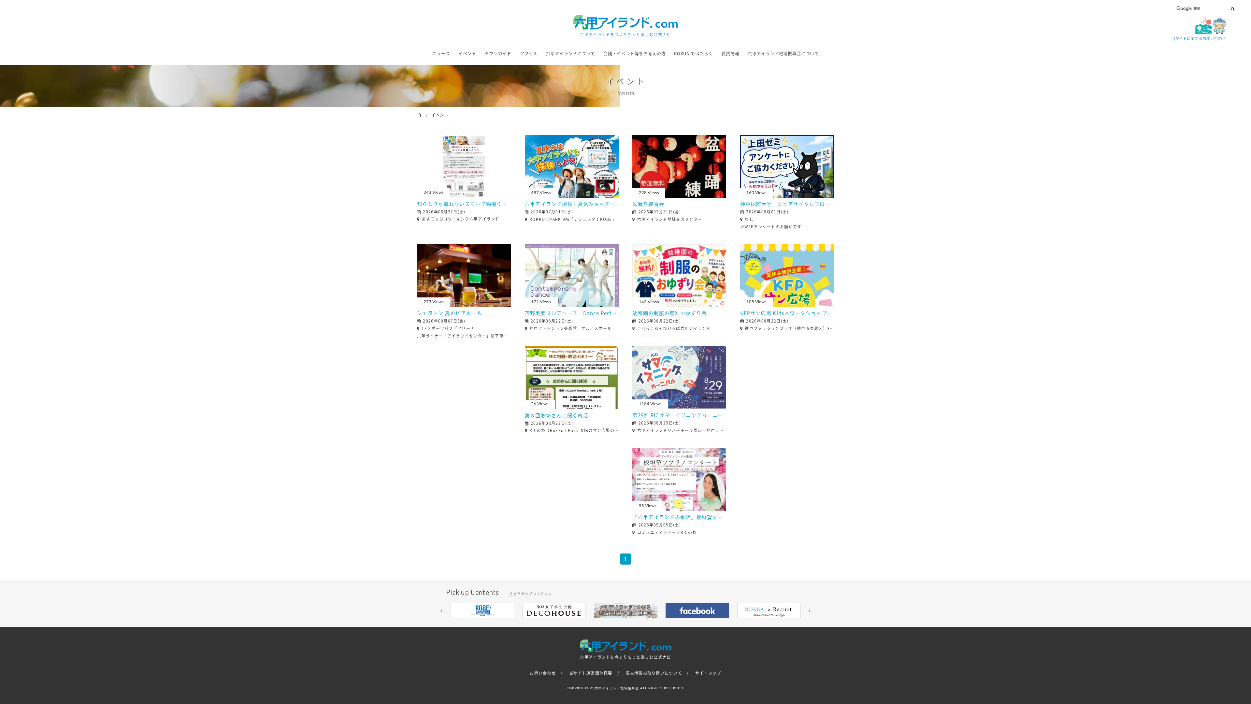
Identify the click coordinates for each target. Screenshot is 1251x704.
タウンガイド (498, 53)
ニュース (441, 53)
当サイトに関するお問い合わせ (1198, 38)
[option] (482, 610)
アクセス (529, 53)
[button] (441, 610)
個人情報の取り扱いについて (654, 673)
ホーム (419, 114)
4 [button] (615, 623)
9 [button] (664, 623)
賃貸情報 (731, 53)
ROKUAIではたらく (693, 53)
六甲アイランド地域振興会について (783, 53)
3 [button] (606, 623)
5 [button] (625, 623)
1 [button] (586, 623)
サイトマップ (708, 673)
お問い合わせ (543, 673)
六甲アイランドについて (570, 53)
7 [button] (645, 623)
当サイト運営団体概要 (590, 673)
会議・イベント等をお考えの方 (634, 53)
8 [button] (655, 623)
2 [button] (596, 623)
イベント (467, 53)
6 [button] (635, 623)
